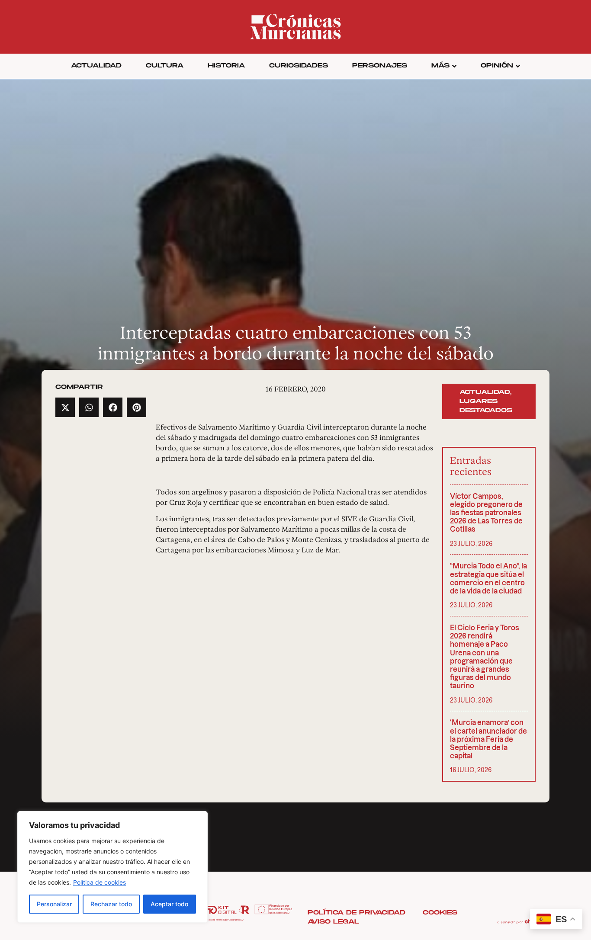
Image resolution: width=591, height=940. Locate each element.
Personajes (379, 65)
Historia (226, 65)
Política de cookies (99, 882)
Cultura (164, 65)
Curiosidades (298, 65)
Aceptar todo (169, 904)
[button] (65, 407)
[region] (112, 867)
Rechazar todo (111, 904)
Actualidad (96, 65)
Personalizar (54, 904)
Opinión (497, 65)
